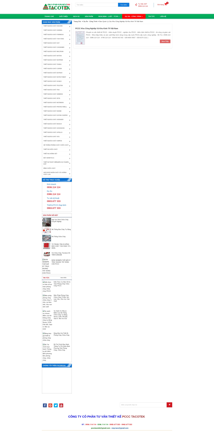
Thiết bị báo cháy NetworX (53, 102)
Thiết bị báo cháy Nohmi (52, 111)
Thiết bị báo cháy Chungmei (53, 47)
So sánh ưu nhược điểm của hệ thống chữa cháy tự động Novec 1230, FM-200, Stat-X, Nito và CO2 (61, 314)
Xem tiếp (165, 41)
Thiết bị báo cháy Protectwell (55, 107)
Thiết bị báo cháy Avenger (53, 119)
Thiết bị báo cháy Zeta (51, 98)
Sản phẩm (89, 16)
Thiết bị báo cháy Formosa (53, 34)
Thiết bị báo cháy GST (51, 43)
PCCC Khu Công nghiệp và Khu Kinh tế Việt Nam (96, 28)
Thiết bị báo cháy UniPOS (52, 141)
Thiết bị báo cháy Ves (51, 136)
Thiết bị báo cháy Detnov (52, 73)
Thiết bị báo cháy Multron (53, 51)
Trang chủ (49, 16)
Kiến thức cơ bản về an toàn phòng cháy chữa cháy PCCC (62, 284)
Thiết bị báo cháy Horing (52, 30)
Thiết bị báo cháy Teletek (53, 85)
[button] (68, 215)
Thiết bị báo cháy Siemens (53, 94)
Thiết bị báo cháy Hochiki (53, 26)
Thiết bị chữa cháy (50, 149)
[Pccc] (44, 406)
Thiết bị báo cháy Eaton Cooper (55, 115)
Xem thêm (63, 277)
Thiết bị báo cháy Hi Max (52, 81)
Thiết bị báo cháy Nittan (52, 56)
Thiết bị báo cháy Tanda (52, 64)
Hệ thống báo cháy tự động (61, 229)
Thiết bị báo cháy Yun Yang (53, 39)
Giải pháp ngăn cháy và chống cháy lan (54, 173)
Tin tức (151, 16)
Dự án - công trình (133, 16)
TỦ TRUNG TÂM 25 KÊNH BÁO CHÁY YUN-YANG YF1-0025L (61, 246)
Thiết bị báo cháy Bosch (52, 124)
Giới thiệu (63, 16)
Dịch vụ (76, 16)
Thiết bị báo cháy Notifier (53, 60)
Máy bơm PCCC (48, 158)
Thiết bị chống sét (50, 153)
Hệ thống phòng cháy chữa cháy (56, 145)
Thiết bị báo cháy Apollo (52, 132)
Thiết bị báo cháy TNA (51, 90)
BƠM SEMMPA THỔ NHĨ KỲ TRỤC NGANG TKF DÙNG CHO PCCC (61, 262)
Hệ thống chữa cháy (59, 236)
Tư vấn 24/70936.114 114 (143, 5)
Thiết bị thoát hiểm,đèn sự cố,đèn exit (56, 163)
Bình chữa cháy (49, 168)
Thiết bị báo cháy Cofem (52, 68)
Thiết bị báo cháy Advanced (54, 128)
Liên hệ (163, 16)
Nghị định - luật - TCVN (108, 16)
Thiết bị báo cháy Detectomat (54, 77)
